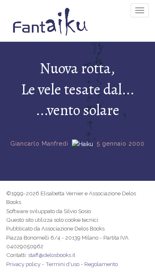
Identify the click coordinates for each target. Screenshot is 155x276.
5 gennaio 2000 (121, 143)
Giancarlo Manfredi (39, 143)
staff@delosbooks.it (51, 255)
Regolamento (101, 264)
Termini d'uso (62, 264)
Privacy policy (23, 264)
